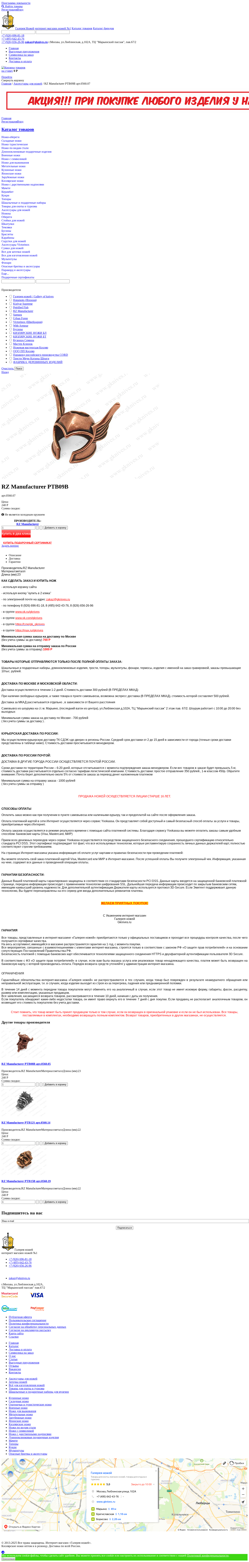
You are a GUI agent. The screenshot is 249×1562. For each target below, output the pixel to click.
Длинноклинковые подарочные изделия (26, 151)
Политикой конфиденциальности (208, 1555)
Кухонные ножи (11, 169)
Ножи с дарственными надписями (22, 184)
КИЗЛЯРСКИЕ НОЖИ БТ (29, 336)
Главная (14, 48)
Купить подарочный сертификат (27, 542)
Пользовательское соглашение (27, 1320)
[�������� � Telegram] (124, 1552)
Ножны (6, 213)
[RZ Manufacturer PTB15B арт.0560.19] (23, 1174)
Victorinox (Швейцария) (27, 322)
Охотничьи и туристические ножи (30, 1404)
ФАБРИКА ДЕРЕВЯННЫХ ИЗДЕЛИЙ (38, 362)
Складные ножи (11, 140)
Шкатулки (7, 223)
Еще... (5, 273)
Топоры (6, 199)
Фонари (6, 262)
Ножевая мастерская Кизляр (30, 347)
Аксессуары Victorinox (15, 244)
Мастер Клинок (23, 343)
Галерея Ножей (24, 28)
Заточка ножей (18, 1381)
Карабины (7, 237)
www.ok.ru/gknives (27, 611)
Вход (20, 9)
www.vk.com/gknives (28, 618)
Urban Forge (20, 318)
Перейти (6, 77)
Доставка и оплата (20, 61)
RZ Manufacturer (23, 311)
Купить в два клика (16, 533)
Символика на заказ (21, 54)
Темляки (6, 227)
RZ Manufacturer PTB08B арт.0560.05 (26, 1063)
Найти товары (13, 6)
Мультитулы (9, 259)
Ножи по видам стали (15, 148)
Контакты (15, 58)
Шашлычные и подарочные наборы (23, 202)
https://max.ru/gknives (29, 630)
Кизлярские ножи (12, 180)
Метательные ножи (13, 166)
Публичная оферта (20, 1317)
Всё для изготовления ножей (27, 1385)
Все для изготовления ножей (19, 255)
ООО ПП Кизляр (23, 351)
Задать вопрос (10, 545)
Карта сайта (16, 1333)
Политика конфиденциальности (29, 1323)
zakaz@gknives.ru (36, 42)
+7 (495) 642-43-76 (12, 38)
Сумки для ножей (12, 248)
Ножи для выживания (15, 162)
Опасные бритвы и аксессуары (20, 266)
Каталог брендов (103, 28)
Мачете (5, 188)
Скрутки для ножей (13, 241)
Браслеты (7, 234)
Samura (17, 314)
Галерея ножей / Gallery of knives (33, 296)
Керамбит (7, 191)
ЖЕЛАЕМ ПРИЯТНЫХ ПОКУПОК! (124, 903)
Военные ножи (10, 155)
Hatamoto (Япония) (25, 300)
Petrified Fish (20, 307)
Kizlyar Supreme (23, 303)
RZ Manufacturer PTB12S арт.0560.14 (25, 1122)
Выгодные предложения (24, 51)
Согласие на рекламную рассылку (30, 1330)
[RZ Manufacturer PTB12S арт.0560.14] (23, 1115)
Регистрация (9, 9)
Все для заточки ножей (15, 251)
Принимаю (8, 1558)
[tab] (124, 290)
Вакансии (15, 1369)
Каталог (14, 1346)
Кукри (5, 195)
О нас (12, 1356)
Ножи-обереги (10, 137)
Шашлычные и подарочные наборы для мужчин (39, 1391)
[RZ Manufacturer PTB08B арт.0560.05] (23, 1056)
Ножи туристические (14, 144)
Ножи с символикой (14, 158)
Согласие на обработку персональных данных (37, 1326)
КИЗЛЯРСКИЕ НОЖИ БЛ (29, 332)
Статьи (13, 1359)
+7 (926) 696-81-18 (12, 35)
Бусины (6, 230)
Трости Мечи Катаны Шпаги (31, 358)
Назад (5, 372)
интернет (53, 28)
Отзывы (14, 1365)
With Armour (20, 325)
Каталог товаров (82, 28)
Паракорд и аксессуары (15, 270)
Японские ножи (11, 173)
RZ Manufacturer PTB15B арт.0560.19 (26, 1181)
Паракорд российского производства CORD (40, 354)
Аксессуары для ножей (27, 83)
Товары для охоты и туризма (19, 206)
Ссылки (14, 1336)
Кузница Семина (23, 340)
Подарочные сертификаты (17, 277)
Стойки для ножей (13, 220)
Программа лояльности (15, 3)
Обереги (6, 216)
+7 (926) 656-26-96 (12, 42)
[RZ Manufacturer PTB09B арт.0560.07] (80, 477)
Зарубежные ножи (12, 177)
